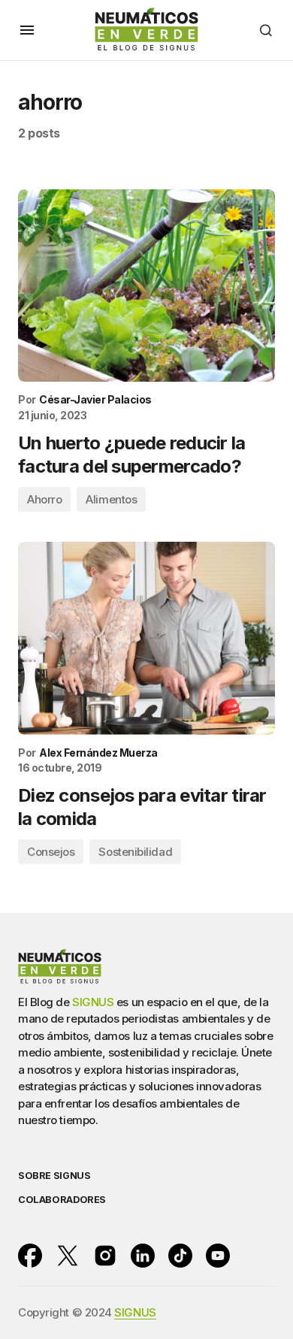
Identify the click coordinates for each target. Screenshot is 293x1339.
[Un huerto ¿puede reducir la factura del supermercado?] (146, 285)
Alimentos (111, 499)
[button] (27, 30)
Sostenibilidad (135, 852)
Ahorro (44, 499)
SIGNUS (92, 1002)
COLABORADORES (62, 1199)
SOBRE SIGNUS (54, 1175)
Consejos (50, 852)
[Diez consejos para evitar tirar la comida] (146, 638)
